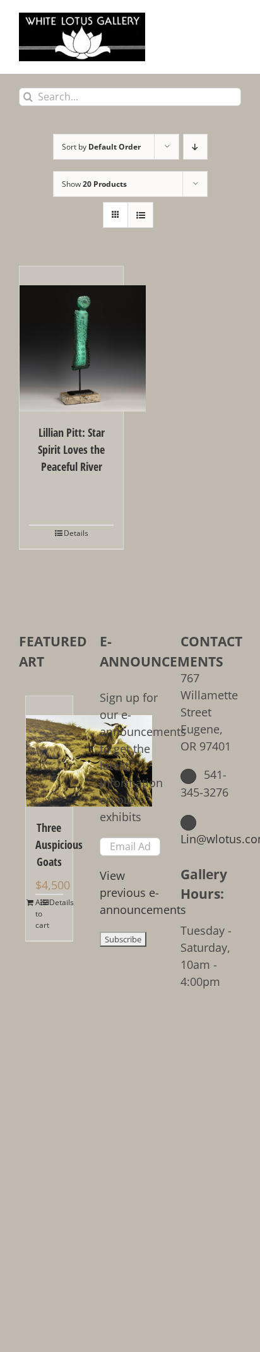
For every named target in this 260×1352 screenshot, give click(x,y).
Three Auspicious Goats (49, 844)
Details (76, 533)
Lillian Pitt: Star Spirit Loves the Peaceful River (71, 449)
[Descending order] (195, 147)
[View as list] (140, 215)
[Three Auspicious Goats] (49, 751)
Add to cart (42, 913)
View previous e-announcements (143, 892)
